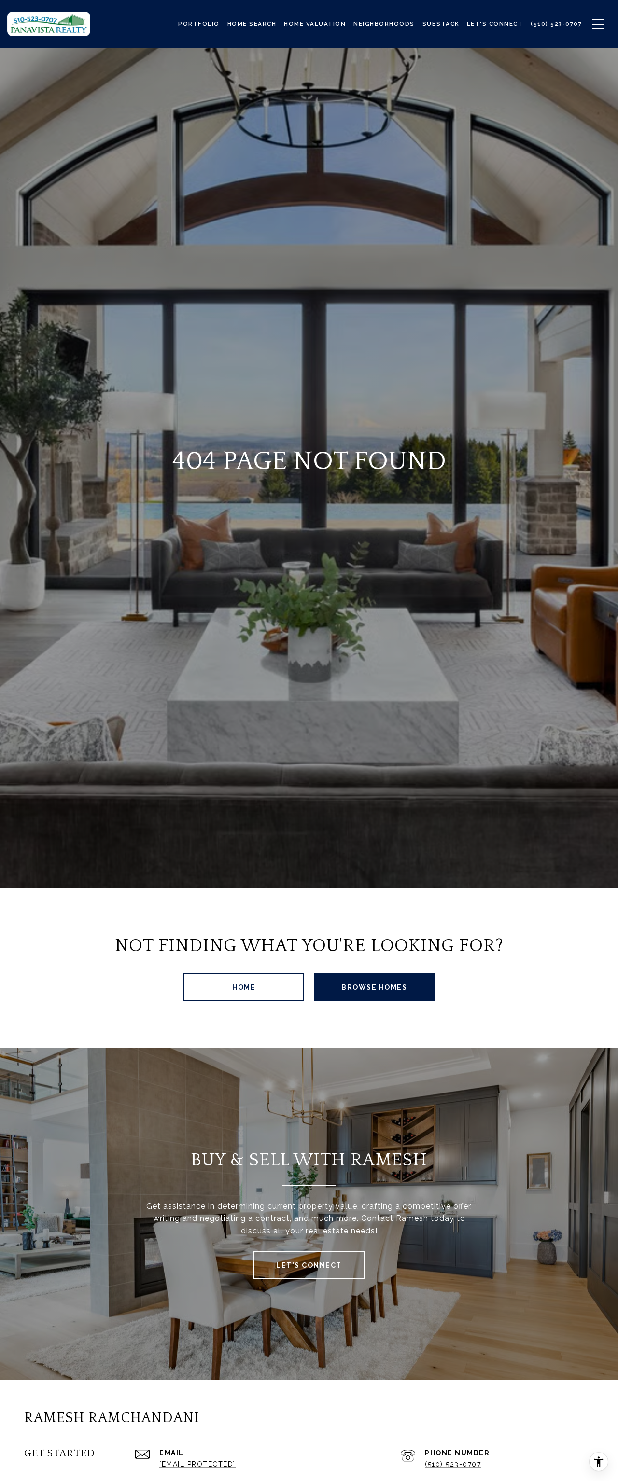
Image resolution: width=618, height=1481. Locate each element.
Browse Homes (374, 987)
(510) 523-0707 (453, 1464)
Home (243, 987)
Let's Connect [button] (309, 1265)
